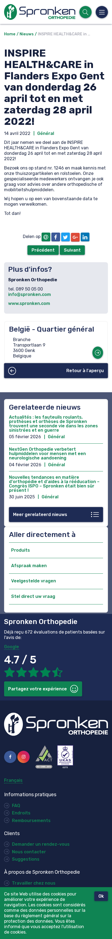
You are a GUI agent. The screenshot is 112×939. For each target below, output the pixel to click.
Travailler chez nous (33, 883)
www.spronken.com (29, 303)
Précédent (43, 250)
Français (13, 780)
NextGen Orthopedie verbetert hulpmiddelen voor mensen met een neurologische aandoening (47, 454)
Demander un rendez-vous (41, 844)
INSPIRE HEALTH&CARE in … (64, 34)
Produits (20, 550)
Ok (101, 896)
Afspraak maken (29, 565)
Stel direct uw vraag (33, 596)
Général (45, 133)
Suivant (72, 250)
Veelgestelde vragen (33, 580)
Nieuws (27, 34)
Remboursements (31, 820)
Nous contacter (29, 851)
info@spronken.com (29, 294)
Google (11, 646)
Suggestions (25, 859)
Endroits (21, 813)
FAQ (16, 805)
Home (9, 34)
